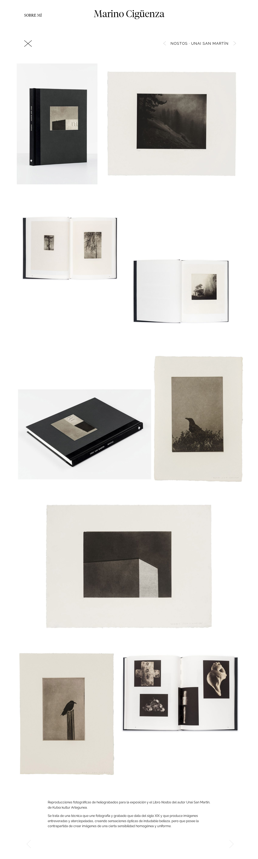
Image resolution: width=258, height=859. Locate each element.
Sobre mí (33, 15)
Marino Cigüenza (129, 13)
